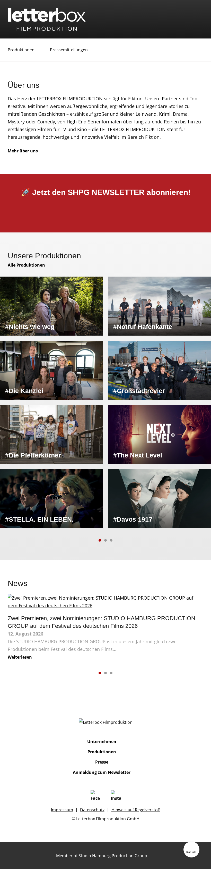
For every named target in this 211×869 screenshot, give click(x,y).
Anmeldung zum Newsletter (101, 772)
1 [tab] (100, 540)
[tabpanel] (105, 402)
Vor (121, 540)
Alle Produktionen (26, 265)
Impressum (62, 810)
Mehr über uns (23, 151)
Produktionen (21, 50)
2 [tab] (105, 540)
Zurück (89, 540)
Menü (199, 15)
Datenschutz (92, 810)
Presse (101, 762)
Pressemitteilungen (69, 50)
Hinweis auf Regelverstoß (135, 810)
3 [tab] (111, 540)
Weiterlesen (20, 657)
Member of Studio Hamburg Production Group (101, 855)
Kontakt (191, 852)
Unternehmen (101, 741)
